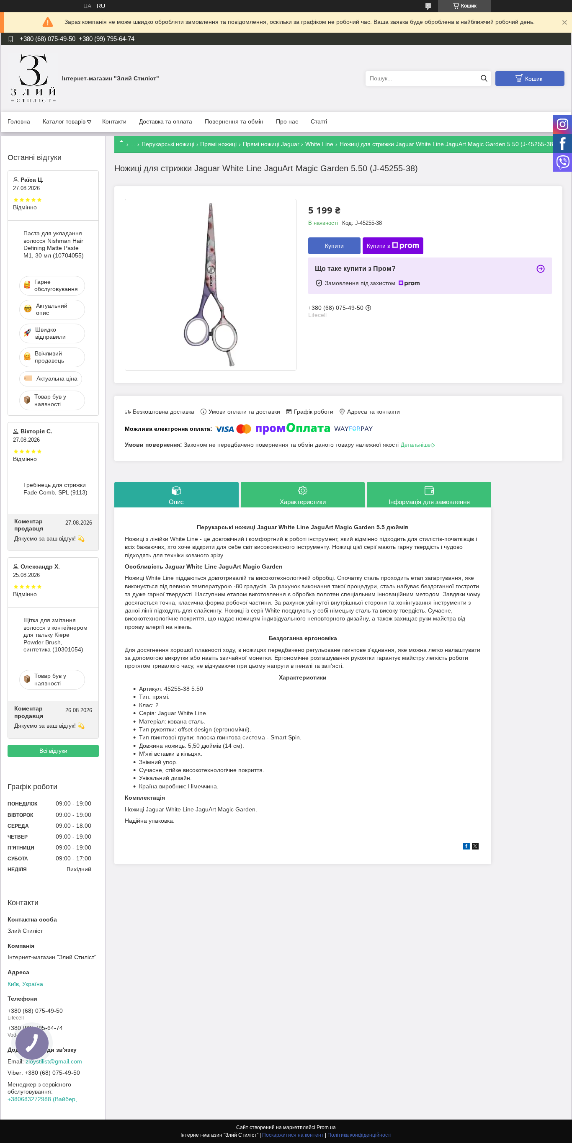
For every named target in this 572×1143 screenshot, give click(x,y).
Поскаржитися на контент (293, 1135)
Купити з (378, 245)
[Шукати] (484, 78)
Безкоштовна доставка (163, 411)
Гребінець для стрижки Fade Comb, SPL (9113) (55, 488)
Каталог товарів (64, 121)
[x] (475, 847)
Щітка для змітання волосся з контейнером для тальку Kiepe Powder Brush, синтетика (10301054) (55, 635)
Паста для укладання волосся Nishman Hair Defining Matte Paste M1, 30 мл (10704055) (53, 244)
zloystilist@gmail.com (54, 1061)
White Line (319, 144)
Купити (334, 245)
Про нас (287, 121)
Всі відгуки (53, 750)
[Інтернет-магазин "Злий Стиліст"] (33, 78)
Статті (319, 121)
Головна (19, 121)
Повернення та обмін (234, 121)
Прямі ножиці (218, 144)
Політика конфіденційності (359, 1135)
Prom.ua (326, 1127)
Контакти (114, 121)
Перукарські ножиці (168, 144)
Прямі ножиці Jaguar (271, 144)
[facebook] (466, 847)
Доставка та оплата (165, 121)
